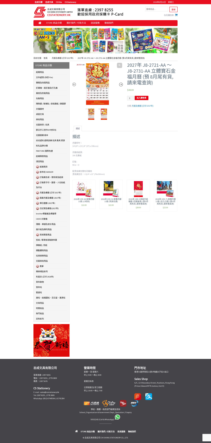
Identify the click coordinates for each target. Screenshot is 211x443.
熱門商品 (40, 313)
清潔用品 (40, 161)
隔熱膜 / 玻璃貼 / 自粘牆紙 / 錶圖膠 (51, 103)
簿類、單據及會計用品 (46, 224)
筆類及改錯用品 (43, 82)
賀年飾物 (40, 282)
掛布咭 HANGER (46, 172)
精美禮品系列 (42, 271)
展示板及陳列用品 (44, 229)
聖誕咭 (39, 292)
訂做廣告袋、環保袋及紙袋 (51, 177)
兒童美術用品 (42, 261)
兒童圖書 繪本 (42, 135)
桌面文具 (40, 114)
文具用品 (40, 303)
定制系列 (40, 318)
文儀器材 (40, 109)
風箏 (42, 266)
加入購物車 (141, 98)
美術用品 (40, 119)
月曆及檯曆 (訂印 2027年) (62, 58)
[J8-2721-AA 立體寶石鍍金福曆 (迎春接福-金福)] (97, 83)
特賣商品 (40, 308)
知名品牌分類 (42, 145)
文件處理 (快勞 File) (44, 77)
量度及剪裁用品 (43, 93)
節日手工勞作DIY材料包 (46, 130)
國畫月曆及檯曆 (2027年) (50, 198)
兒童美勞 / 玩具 (42, 124)
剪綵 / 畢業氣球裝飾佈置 (46, 240)
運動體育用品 (42, 250)
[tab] (78, 128)
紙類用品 (40, 72)
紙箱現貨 (43, 166)
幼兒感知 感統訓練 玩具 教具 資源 (50, 140)
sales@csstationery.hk (49, 392)
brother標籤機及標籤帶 (46, 213)
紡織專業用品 (42, 156)
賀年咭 (39, 287)
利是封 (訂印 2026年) (45, 276)
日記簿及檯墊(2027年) (49, 208)
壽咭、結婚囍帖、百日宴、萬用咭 (50, 297)
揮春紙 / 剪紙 (41, 245)
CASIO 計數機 (41, 219)
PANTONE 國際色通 (44, 151)
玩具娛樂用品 (42, 255)
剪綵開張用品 (45, 234)
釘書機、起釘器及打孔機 (47, 88)
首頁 (45, 58)
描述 (78, 128)
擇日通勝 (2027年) (47, 203)
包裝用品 (40, 98)
